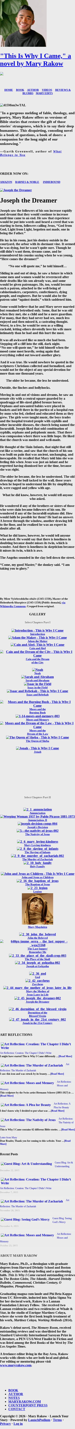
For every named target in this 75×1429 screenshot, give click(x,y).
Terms (57, 1420)
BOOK (20, 89)
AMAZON (6, 182)
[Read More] (65, 1056)
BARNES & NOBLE (27, 182)
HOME (8, 89)
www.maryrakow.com (15, 1365)
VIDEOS (47, 89)
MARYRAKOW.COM (24, 1401)
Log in (18, 1423)
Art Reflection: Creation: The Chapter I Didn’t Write (25, 1052)
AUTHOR (33, 89)
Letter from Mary (8, 1137)
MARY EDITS (44, 93)
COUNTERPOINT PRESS (28, 1405)
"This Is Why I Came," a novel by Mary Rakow (35, 59)
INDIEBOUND (51, 182)
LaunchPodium (39, 1420)
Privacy (5, 1423)
